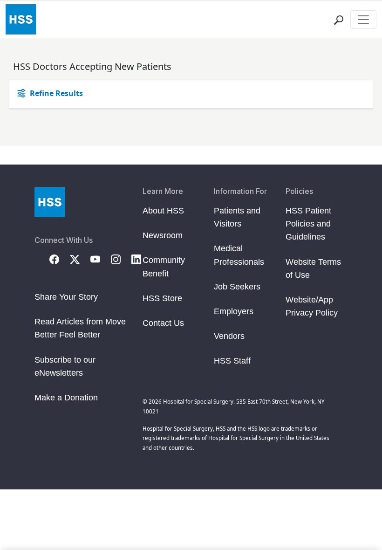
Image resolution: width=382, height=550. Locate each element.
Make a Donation (66, 397)
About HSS (163, 210)
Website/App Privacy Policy (312, 306)
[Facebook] (59, 258)
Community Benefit (164, 266)
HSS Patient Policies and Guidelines (308, 223)
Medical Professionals (239, 255)
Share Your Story (66, 297)
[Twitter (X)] (80, 258)
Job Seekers (237, 286)
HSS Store (162, 298)
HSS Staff (232, 360)
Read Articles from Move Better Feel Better (80, 328)
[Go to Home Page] (49, 202)
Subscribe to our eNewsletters (65, 366)
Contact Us (163, 323)
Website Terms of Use (313, 268)
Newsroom (163, 235)
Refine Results (56, 93)
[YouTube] (100, 258)
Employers (233, 311)
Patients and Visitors (237, 217)
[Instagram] (121, 258)
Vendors (229, 336)
